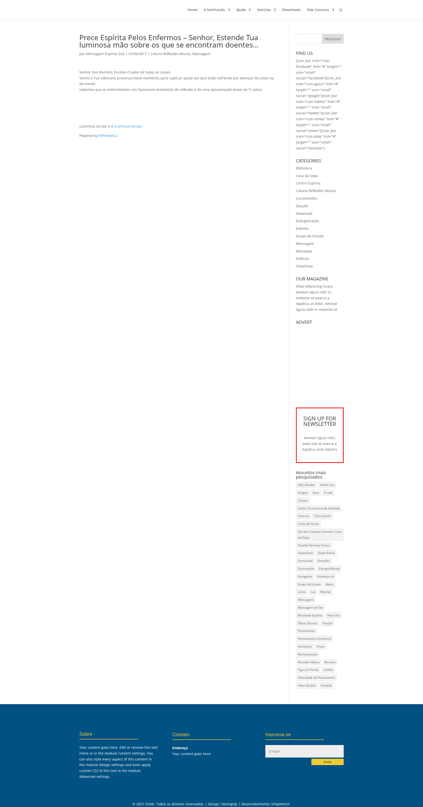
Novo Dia (333, 615)
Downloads (291, 10)
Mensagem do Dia (310, 607)
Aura (316, 493)
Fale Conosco (318, 10)
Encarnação (306, 568)
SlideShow (304, 266)
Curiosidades (306, 198)
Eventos (302, 228)
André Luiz (327, 485)
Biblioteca (304, 168)
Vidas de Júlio (307, 685)
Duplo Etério (326, 553)
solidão (328, 670)
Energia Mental (329, 568)
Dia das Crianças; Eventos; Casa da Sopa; (319, 535)
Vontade (326, 685)
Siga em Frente (308, 670)
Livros (302, 592)
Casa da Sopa (307, 175)
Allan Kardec (306, 485)
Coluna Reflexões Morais (171, 53)
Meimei (325, 592)
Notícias (264, 10)
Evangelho (305, 576)
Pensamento (306, 631)
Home (193, 10)
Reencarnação (307, 654)
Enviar (327, 762)
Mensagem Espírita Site (105, 53)
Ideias (330, 584)
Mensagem (201, 53)
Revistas (330, 662)
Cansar (303, 500)
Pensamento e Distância (314, 639)
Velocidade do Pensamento (316, 677)
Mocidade (304, 251)
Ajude (241, 10)
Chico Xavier (322, 516)
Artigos (303, 493)
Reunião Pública (308, 662)
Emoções (323, 561)
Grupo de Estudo (310, 236)
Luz (313, 592)
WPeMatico (108, 135)
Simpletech (280, 804)
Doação (302, 206)
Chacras (303, 516)
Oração (327, 623)
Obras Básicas (307, 623)
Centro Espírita (308, 183)
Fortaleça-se (325, 576)
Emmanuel (305, 561)
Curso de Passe (308, 524)
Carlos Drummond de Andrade (319, 508)
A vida (328, 493)
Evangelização (307, 220)
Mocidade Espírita (310, 615)
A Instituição (214, 10)
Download (304, 213)
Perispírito (305, 646)
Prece (321, 646)
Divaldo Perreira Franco (314, 545)
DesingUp (229, 804)
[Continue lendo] (128, 126)
